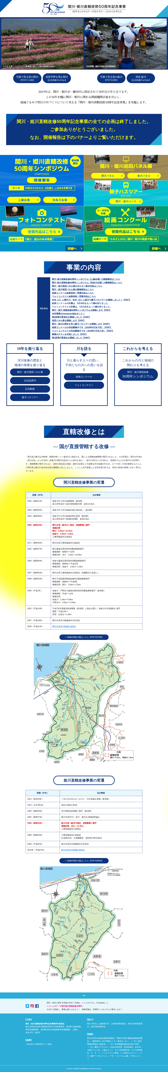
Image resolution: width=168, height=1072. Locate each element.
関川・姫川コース (126, 201)
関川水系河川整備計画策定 (64, 626)
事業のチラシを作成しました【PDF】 (69, 334)
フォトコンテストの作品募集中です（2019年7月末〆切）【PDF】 (83, 331)
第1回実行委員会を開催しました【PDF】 (71, 338)
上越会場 (24, 200)
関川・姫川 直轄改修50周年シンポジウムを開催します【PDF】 (81, 310)
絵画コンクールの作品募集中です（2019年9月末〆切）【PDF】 (82, 327)
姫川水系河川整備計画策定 (73, 850)
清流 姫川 (141, 78)
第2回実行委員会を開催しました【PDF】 (71, 317)
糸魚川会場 (60, 200)
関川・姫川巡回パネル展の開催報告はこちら (73, 289)
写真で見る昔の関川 (27, 78)
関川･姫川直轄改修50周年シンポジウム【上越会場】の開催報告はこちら (86, 279)
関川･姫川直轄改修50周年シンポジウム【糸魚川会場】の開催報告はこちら (87, 282)
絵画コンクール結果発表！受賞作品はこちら (73, 293)
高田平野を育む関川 (57, 78)
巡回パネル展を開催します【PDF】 (68, 320)
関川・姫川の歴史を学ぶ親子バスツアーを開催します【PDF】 (81, 324)
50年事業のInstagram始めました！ (68, 313)
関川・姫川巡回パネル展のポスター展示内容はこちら (77, 286)
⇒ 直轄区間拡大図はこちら (84, 637)
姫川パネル (144, 175)
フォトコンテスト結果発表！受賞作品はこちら (74, 296)
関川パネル (107, 175)
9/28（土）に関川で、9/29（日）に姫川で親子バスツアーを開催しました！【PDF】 (91, 300)
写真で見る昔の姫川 (111, 78)
